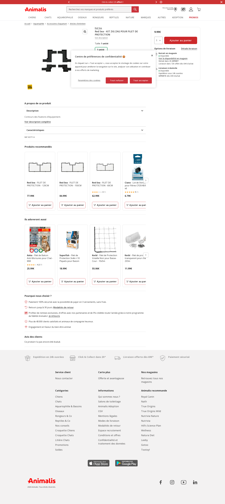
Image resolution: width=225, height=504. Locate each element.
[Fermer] (152, 55)
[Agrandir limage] (85, 31)
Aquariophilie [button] (65, 17)
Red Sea (98, 28)
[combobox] (103, 9)
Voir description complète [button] (37, 121)
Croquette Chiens (65, 430)
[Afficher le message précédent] (68, 2)
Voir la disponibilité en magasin (173, 58)
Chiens (59, 396)
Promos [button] (193, 17)
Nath (144, 401)
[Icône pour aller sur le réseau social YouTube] (183, 482)
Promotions (61, 444)
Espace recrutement (109, 430)
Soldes (59, 449)
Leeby (144, 440)
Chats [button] (48, 17)
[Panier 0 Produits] (199, 9)
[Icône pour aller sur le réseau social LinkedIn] (195, 482)
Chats (58, 401)
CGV (100, 411)
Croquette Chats (64, 435)
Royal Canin (147, 396)
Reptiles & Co (62, 420)
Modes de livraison (108, 420)
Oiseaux (59, 411)
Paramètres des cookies (89, 80)
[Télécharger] (7, 500)
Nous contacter (64, 378)
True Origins (148, 406)
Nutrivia (145, 420)
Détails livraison (189, 48)
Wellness (146, 430)
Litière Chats (62, 440)
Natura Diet (147, 435)
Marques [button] (146, 17)
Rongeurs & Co (63, 416)
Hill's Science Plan (151, 425)
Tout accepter (140, 80)
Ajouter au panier (42, 205)
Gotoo (144, 444)
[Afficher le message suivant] (156, 2)
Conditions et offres (109, 435)
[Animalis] (35, 9)
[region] (113, 69)
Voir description (101, 38)
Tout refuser (116, 80)
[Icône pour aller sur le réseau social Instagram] (172, 482)
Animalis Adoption (108, 406)
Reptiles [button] (114, 17)
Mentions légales (107, 416)
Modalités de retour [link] (63, 307)
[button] (183, 9)
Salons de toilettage (109, 401)
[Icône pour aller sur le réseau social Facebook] (160, 482)
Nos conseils (62, 425)
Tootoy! (145, 449)
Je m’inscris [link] (54, 316)
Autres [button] (162, 17)
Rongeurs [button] (98, 17)
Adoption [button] (177, 17)
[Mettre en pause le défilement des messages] (160, 2)
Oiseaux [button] (82, 17)
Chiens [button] (32, 17)
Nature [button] (130, 17)
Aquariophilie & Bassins (68, 406)
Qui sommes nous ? (109, 396)
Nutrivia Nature (150, 416)
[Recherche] (135, 9)
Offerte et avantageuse (111, 378)
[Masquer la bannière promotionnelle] (221, 2)
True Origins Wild (151, 411)
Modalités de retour (109, 425)
